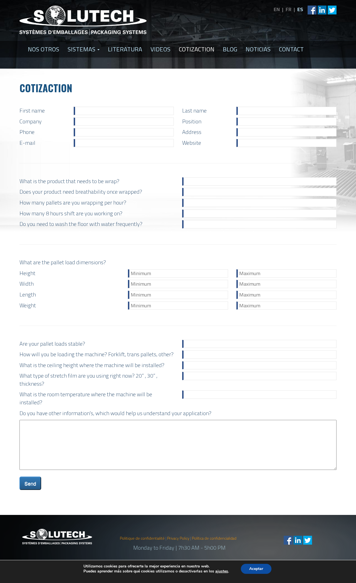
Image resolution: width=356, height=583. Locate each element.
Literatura (125, 49)
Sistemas (82, 49)
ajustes (221, 571)
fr (288, 9)
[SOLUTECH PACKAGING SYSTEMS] (83, 20)
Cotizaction (196, 49)
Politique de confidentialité (142, 538)
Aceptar (256, 568)
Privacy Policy (178, 538)
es (300, 9)
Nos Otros (43, 49)
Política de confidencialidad (214, 538)
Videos (160, 49)
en (277, 9)
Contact (291, 49)
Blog (230, 49)
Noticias (258, 49)
